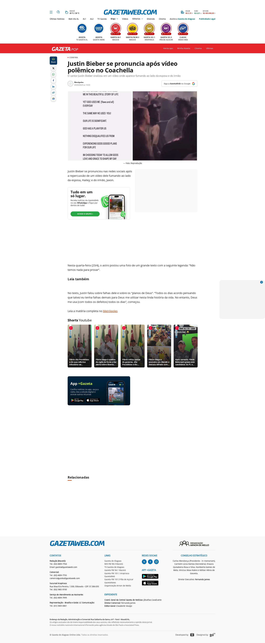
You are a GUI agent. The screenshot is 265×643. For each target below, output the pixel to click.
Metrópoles (110, 311)
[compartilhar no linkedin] (53, 86)
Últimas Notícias (57, 19)
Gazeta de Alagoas (112, 561)
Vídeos (125, 19)
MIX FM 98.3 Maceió (113, 564)
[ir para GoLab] (206, 635)
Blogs (113, 19)
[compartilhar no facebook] (53, 80)
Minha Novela (183, 48)
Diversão (151, 19)
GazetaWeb (109, 576)
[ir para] (152, 577)
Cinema (162, 19)
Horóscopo (168, 48)
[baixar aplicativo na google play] (77, 400)
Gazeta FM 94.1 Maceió (115, 570)
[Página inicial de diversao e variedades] (64, 49)
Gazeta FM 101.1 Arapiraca (116, 573)
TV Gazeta (102, 19)
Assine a (182, 19)
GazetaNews (110, 582)
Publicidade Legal (207, 19)
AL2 (91, 19)
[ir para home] (130, 12)
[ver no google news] (53, 98)
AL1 (84, 19)
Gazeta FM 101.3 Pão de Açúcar (118, 579)
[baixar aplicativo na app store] (93, 400)
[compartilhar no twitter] (53, 68)
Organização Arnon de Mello (117, 585)
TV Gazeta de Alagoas (114, 567)
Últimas (209, 48)
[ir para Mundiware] (185, 634)
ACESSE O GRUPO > (85, 214)
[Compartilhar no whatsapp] (53, 74)
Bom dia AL (74, 19)
